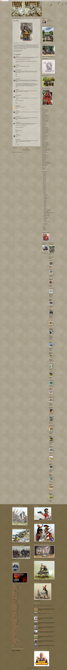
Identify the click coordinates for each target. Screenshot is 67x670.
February (45, 223)
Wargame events (44, 145)
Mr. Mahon (17, 122)
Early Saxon (43, 156)
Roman (13, 590)
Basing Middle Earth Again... (41, 644)
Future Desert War (44, 157)
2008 (44, 227)
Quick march (45, 208)
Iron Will (45, 216)
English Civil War (18, 51)
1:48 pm (17, 142)
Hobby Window (44, 109)
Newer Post (15, 147)
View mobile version (26, 149)
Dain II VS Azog (40, 639)
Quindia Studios (51, 416)
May (44, 203)
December (45, 194)
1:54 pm (17, 76)
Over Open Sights (50, 342)
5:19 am (17, 136)
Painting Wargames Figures (50, 300)
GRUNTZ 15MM (44, 136)
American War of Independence (46, 149)
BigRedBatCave (51, 380)
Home (27, 147)
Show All (53, 502)
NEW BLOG (53, 392)
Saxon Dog (50, 455)
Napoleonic (43, 116)
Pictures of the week (45, 152)
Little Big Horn (44, 135)
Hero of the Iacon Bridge (47, 210)
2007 (44, 228)
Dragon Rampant (44, 131)
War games (43, 137)
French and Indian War (45, 150)
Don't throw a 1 (51, 288)
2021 (44, 179)
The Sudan (43, 158)
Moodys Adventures (50, 436)
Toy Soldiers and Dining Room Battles (51, 329)
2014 (44, 188)
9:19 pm (17, 103)
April (44, 204)
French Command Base (47, 221)
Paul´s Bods (51, 320)
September (45, 198)
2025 (44, 174)
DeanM (16, 89)
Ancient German (44, 164)
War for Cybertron (44, 121)
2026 (44, 173)
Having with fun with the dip (47, 209)
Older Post (38, 147)
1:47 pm (17, 62)
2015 (44, 187)
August (45, 199)
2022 (44, 178)
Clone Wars (43, 123)
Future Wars (43, 124)
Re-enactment (44, 151)
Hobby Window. (44, 128)
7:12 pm (17, 92)
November (45, 195)
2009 (44, 226)
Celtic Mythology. (44, 165)
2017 (44, 184)
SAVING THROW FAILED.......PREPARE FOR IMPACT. (49, 212)
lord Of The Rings (44, 110)
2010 (44, 193)
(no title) (35, 604)
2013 (44, 189)
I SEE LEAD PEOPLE (51, 389)
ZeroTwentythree (51, 363)
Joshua (17, 134)
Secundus (17, 116)
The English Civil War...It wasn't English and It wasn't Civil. (45, 612)
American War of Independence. (46, 163)
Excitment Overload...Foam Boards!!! (43, 635)
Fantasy (43, 114)
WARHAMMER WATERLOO (41, 630)
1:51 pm (17, 67)
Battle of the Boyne (44, 144)
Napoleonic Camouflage (47, 215)
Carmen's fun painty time (51, 447)
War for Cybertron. (44, 130)
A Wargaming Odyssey (51, 279)
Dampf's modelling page (51, 310)
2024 (44, 175)
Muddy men (45, 220)
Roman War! (39, 621)
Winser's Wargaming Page (50, 353)
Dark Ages (43, 159)
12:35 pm (17, 119)
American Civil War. (44, 129)
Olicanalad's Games (51, 484)
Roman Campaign (44, 115)
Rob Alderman (18, 95)
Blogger (39, 668)
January (45, 224)
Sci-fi (43, 122)
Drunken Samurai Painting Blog (51, 494)
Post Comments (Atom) (19, 152)
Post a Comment (17, 144)
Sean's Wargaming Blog (50, 475)
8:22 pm (17, 108)
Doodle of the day (44, 138)
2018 (44, 183)
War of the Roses (44, 143)
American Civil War (44, 117)
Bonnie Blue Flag (44, 142)
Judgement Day (46, 217)
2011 (44, 192)
